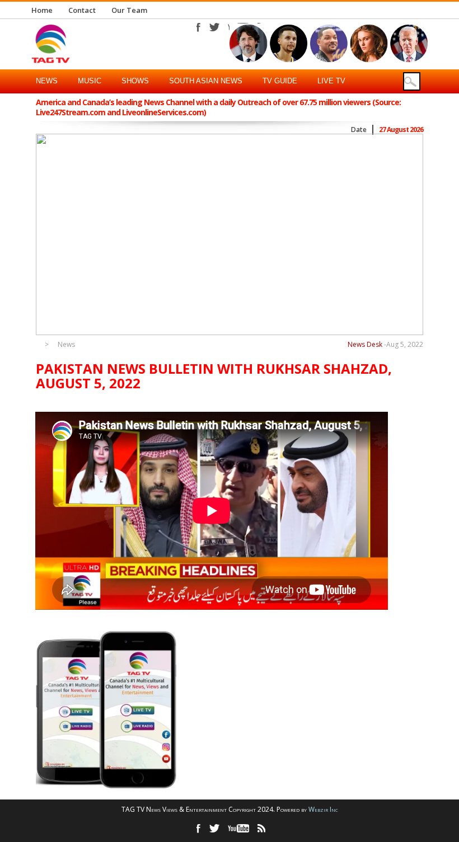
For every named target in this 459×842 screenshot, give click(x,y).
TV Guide (280, 81)
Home (42, 10)
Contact (82, 10)
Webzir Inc (323, 809)
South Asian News (205, 81)
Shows (135, 81)
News (47, 81)
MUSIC (89, 81)
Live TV (331, 81)
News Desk (365, 344)
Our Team (129, 10)
